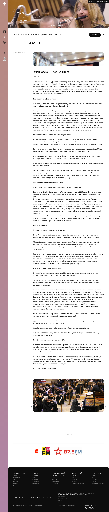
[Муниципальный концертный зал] (4, 37)
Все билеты (95, 34)
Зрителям (15, 483)
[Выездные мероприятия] (4, 53)
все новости (20, 53)
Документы (16, 485)
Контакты (58, 34)
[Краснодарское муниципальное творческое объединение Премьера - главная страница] (4, 3)
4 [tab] (71, 434)
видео (57, 25)
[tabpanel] (68, 395)
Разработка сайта (90, 505)
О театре (74, 481)
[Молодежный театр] (4, 42)
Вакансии (15, 481)
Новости (15, 479)
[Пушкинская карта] (4, 59)
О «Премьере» (16, 477)
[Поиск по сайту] (103, 34)
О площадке (35, 34)
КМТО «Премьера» (19, 473)
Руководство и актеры (78, 483)
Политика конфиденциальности (23, 505)
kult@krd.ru (61, 496)
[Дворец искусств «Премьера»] (4, 32)
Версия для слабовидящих (99, 1)
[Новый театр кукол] (4, 48)
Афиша (16, 34)
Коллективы (47, 34)
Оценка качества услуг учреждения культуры (32, 497)
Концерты (25, 34)
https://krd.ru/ (63, 498)
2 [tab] (68, 434)
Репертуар (35, 479)
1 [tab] (67, 434)
